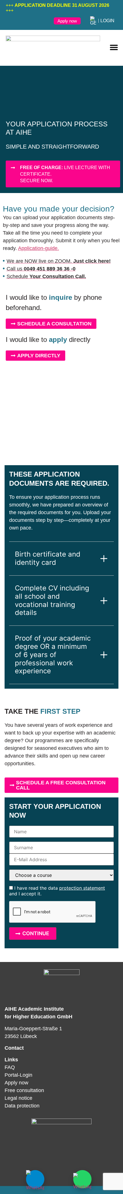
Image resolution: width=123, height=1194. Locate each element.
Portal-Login (18, 1075)
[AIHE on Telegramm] (35, 1179)
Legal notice (18, 1098)
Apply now (16, 1083)
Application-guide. (38, 248)
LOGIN (107, 20)
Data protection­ (22, 1106)
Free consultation (24, 1090)
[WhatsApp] (82, 1179)
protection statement (82, 888)
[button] (113, 47)
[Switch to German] (93, 20)
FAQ (10, 1067)
